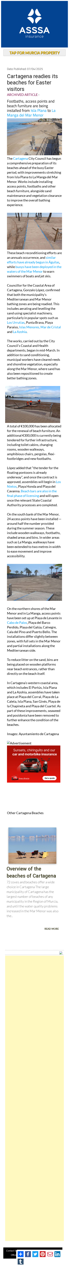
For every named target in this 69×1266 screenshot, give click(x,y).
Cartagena (20, 158)
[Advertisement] (34, 1098)
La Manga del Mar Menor (31, 112)
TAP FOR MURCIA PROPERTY (34, 52)
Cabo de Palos (17, 622)
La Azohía (20, 332)
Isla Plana (39, 110)
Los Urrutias (16, 322)
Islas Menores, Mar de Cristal (40, 327)
